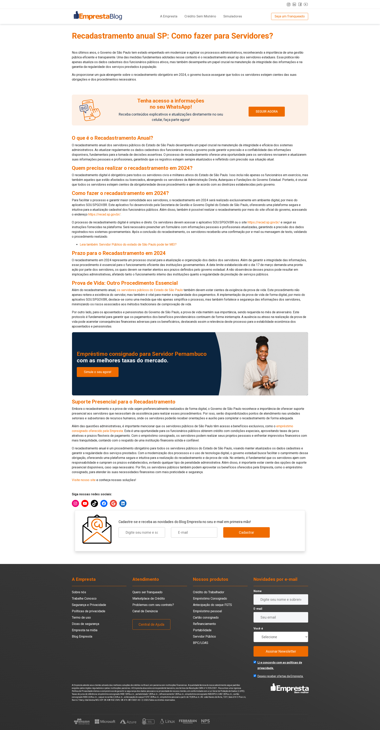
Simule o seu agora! (97, 372)
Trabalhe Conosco (84, 598)
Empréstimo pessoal (207, 611)
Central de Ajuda (151, 624)
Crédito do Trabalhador (208, 592)
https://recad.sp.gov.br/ (104, 214)
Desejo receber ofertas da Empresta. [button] (280, 676)
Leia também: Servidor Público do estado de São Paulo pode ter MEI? (128, 244)
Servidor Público (204, 636)
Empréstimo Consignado (210, 598)
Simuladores (232, 16)
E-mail (258, 608)
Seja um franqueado (290, 16)
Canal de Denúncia (145, 611)
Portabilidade (202, 630)
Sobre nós (79, 592)
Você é (258, 628)
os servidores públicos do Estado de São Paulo (149, 290)
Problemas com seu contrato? (153, 605)
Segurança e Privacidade (89, 605)
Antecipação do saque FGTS (212, 605)
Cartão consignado (206, 617)
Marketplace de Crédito (148, 598)
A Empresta (168, 16)
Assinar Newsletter (281, 651)
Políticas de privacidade (88, 611)
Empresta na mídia (84, 630)
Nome (258, 591)
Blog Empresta (82, 636)
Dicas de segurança (85, 624)
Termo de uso (81, 617)
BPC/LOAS (200, 643)
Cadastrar (246, 532)
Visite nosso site (84, 480)
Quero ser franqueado (147, 592)
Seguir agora (267, 111)
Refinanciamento (204, 624)
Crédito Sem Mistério (200, 16)
